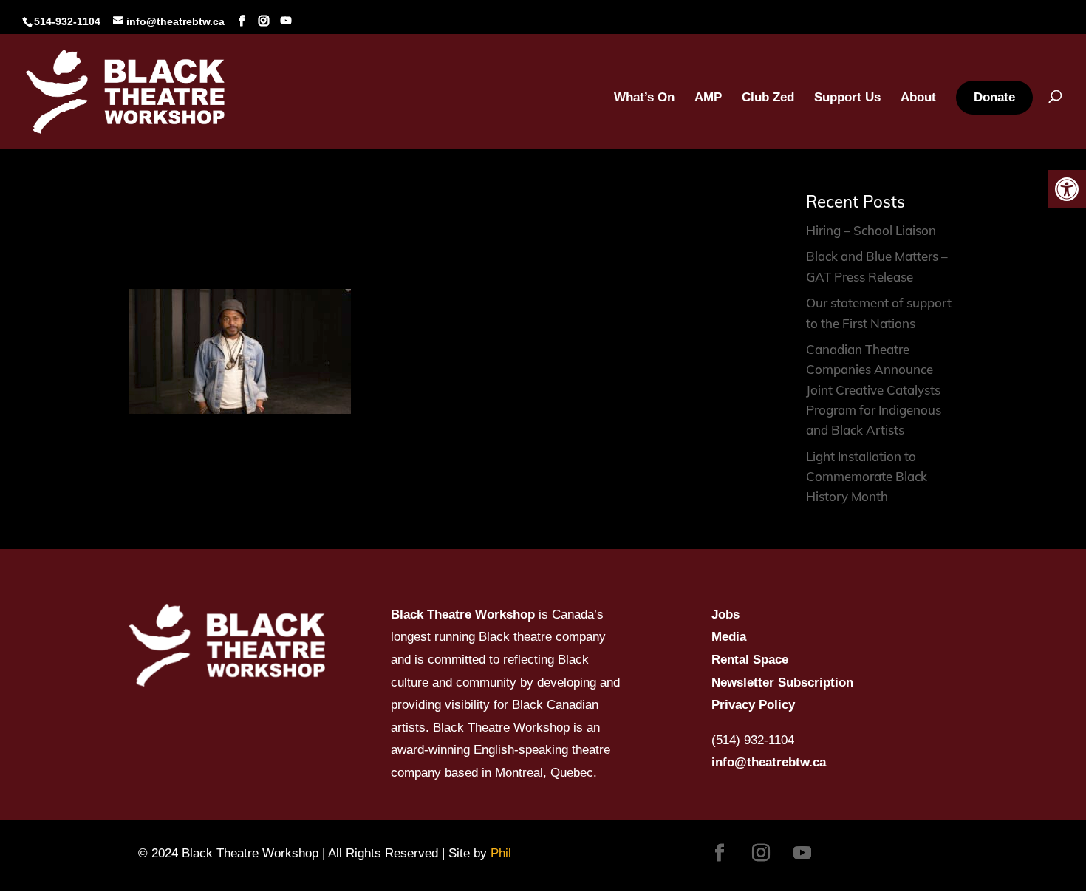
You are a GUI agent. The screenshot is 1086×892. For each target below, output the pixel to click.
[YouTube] (286, 21)
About (918, 98)
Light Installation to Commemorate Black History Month (866, 476)
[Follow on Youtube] (802, 853)
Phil (501, 853)
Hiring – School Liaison (871, 230)
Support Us (847, 98)
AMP (708, 98)
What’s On (644, 98)
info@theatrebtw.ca (768, 762)
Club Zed (768, 98)
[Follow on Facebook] (719, 853)
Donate (994, 97)
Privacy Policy (753, 705)
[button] (1067, 189)
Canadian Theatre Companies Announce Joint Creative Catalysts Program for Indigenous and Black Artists (873, 389)
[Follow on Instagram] (761, 853)
